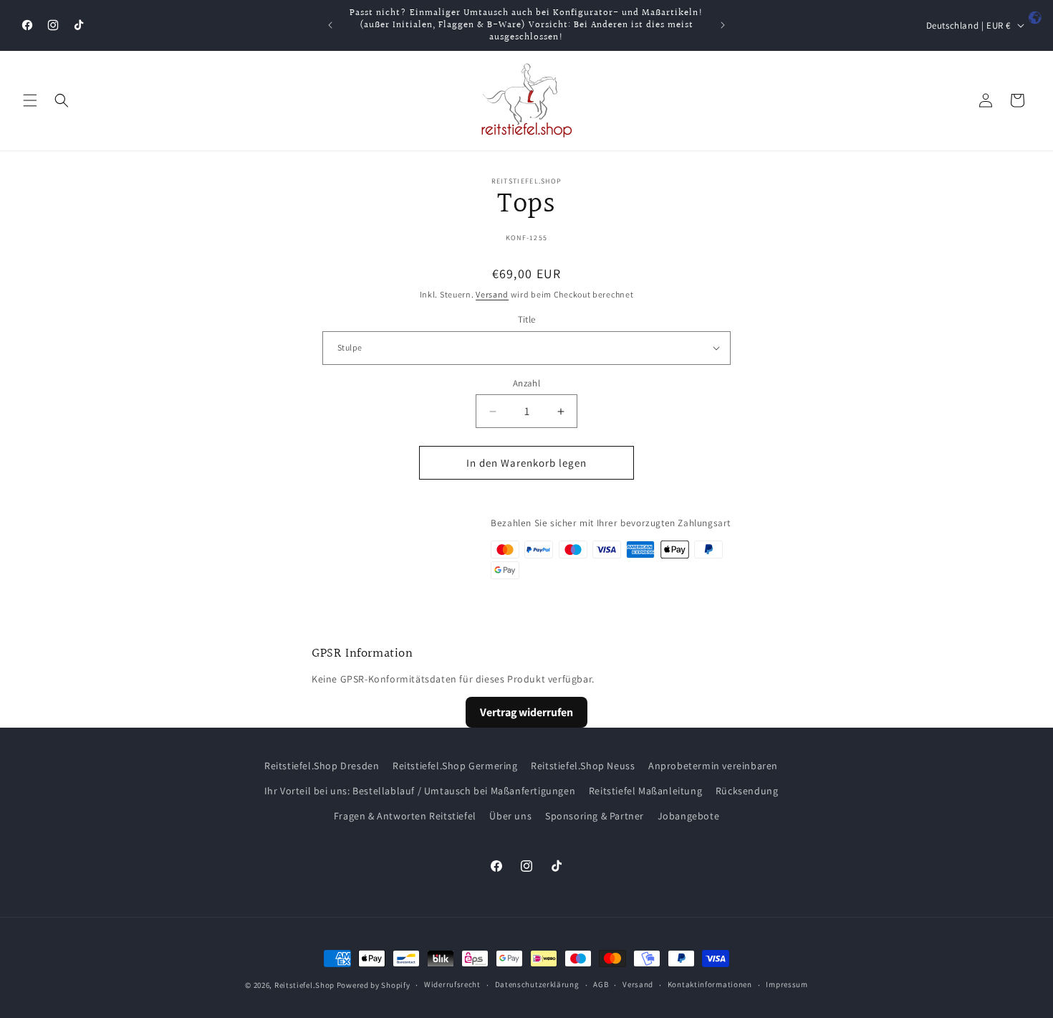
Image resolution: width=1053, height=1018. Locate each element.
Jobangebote (689, 815)
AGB (600, 984)
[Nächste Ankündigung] (723, 25)
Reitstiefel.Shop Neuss (583, 765)
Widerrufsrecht (452, 984)
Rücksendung (747, 790)
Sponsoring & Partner (594, 815)
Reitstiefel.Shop (304, 985)
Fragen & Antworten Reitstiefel (405, 815)
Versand (492, 294)
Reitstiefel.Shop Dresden (321, 765)
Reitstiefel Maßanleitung (645, 790)
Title (527, 319)
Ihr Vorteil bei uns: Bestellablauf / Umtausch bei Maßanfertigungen (420, 790)
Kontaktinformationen (710, 984)
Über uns (510, 815)
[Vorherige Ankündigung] (330, 25)
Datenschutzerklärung (537, 984)
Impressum (786, 984)
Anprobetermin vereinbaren (713, 765)
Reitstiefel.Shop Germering (455, 765)
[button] (30, 100)
